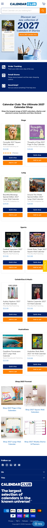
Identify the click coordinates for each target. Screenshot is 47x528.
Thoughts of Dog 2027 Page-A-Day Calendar (36, 143)
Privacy (10, 521)
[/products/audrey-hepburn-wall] (13, 291)
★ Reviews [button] (45, 266)
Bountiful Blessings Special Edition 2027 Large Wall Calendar (11, 197)
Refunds (25, 521)
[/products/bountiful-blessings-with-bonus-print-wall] (13, 185)
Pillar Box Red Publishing (11, 254)
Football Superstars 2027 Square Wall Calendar (12, 250)
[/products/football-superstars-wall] (13, 239)
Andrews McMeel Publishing (36, 146)
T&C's (18, 521)
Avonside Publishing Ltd (10, 146)
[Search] (43, 10)
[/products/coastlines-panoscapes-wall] (13, 341)
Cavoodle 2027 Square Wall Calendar (12, 143)
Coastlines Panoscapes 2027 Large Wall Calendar (11, 353)
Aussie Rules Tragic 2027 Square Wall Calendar (37, 250)
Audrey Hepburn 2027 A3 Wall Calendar (11, 302)
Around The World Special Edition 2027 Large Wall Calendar (35, 197)
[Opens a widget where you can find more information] (38, 524)
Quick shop (13, 158)
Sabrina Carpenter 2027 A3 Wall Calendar (36, 302)
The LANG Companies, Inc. (11, 201)
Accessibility (34, 521)
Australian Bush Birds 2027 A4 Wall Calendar (36, 352)
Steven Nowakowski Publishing (12, 358)
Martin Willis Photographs (35, 356)
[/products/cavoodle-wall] (13, 132)
